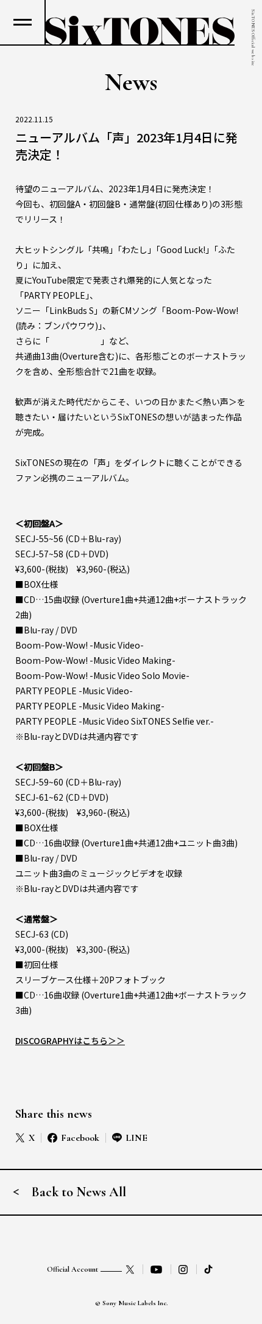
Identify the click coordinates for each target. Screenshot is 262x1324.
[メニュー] (22, 22)
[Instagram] (183, 1269)
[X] (130, 1269)
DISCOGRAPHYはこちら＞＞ (70, 1040)
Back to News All (79, 1192)
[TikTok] (209, 1269)
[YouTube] (156, 1269)
